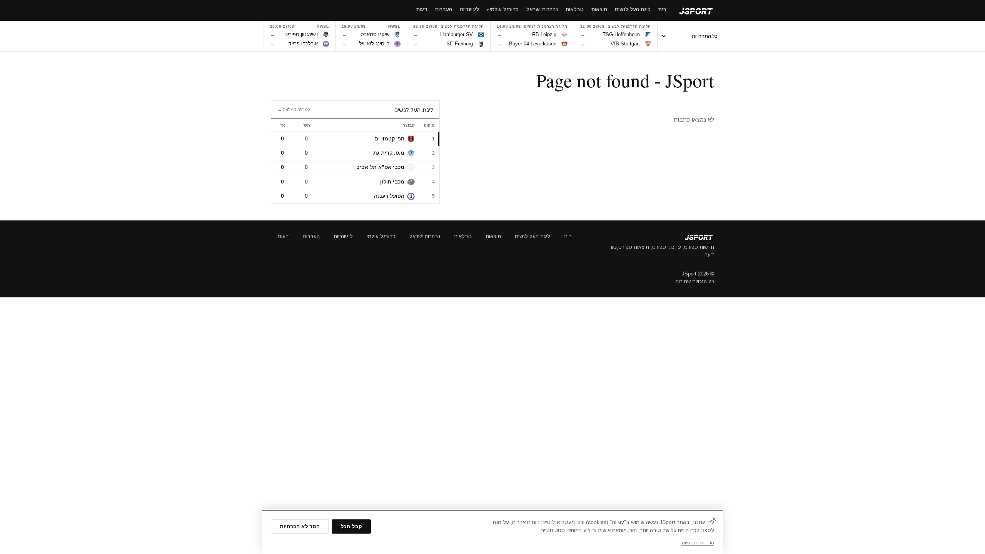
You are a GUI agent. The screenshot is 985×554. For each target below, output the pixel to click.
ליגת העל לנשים (532, 236)
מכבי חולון (392, 182)
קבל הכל (351, 526)
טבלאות (463, 236)
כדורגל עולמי (381, 236)
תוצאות (493, 236)
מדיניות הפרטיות (697, 543)
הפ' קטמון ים (389, 139)
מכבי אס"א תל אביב (380, 167)
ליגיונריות (343, 236)
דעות (283, 236)
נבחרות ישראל (424, 236)
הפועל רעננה (389, 196)
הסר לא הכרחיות (300, 526)
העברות (311, 236)
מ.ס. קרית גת (388, 153)
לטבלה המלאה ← (293, 109)
